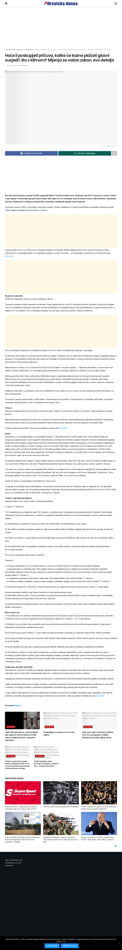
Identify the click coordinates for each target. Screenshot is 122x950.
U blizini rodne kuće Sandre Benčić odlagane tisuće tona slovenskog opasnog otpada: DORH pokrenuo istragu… (17, 765)
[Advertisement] (61, 32)
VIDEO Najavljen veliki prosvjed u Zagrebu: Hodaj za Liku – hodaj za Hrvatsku (46, 763)
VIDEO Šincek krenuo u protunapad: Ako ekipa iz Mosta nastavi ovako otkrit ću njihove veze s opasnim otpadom (21, 736)
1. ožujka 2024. (10, 65)
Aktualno (11, 727)
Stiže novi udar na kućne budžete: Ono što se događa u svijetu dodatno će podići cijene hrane (97, 735)
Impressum (9, 865)
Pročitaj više (69, 946)
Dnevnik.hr (9, 256)
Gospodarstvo (22, 65)
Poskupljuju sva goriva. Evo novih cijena (58, 733)
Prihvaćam (52, 946)
